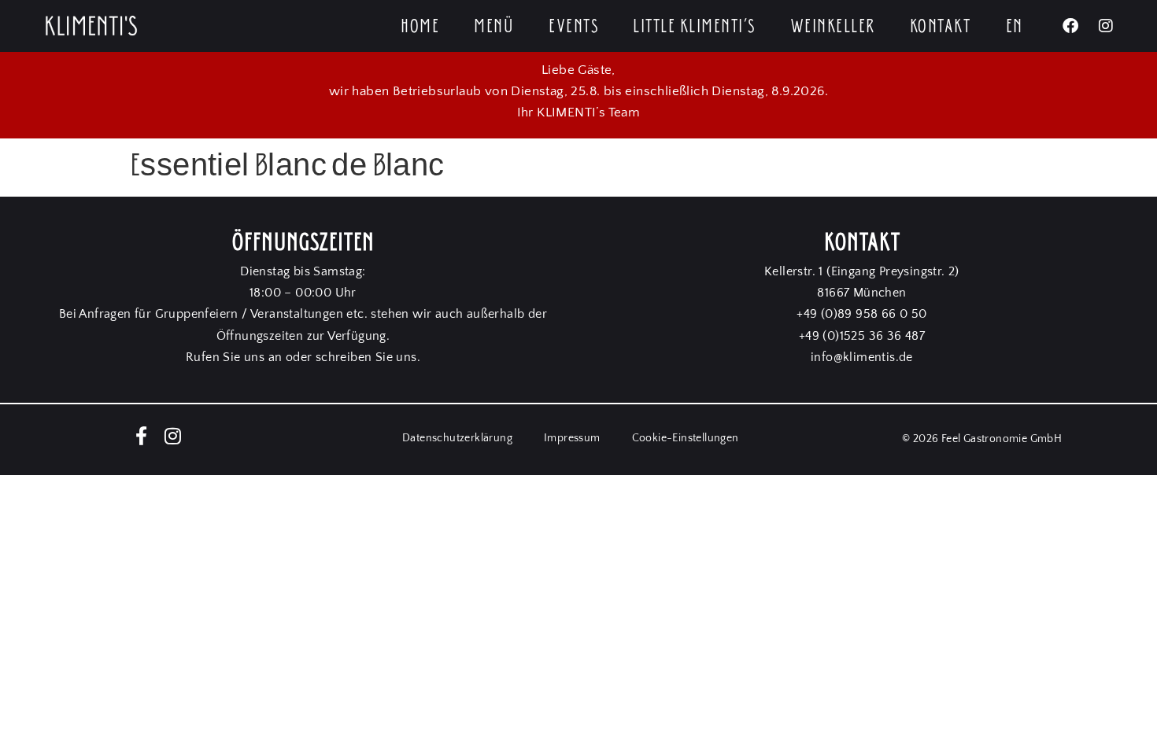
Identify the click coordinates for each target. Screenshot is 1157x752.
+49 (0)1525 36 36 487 (862, 336)
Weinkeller (832, 25)
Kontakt (940, 25)
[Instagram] (1106, 26)
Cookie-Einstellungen (685, 438)
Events (573, 25)
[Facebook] (1070, 26)
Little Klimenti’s (694, 25)
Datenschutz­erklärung (457, 438)
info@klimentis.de (862, 357)
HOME (420, 25)
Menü (494, 25)
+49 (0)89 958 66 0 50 (861, 314)
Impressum (572, 438)
